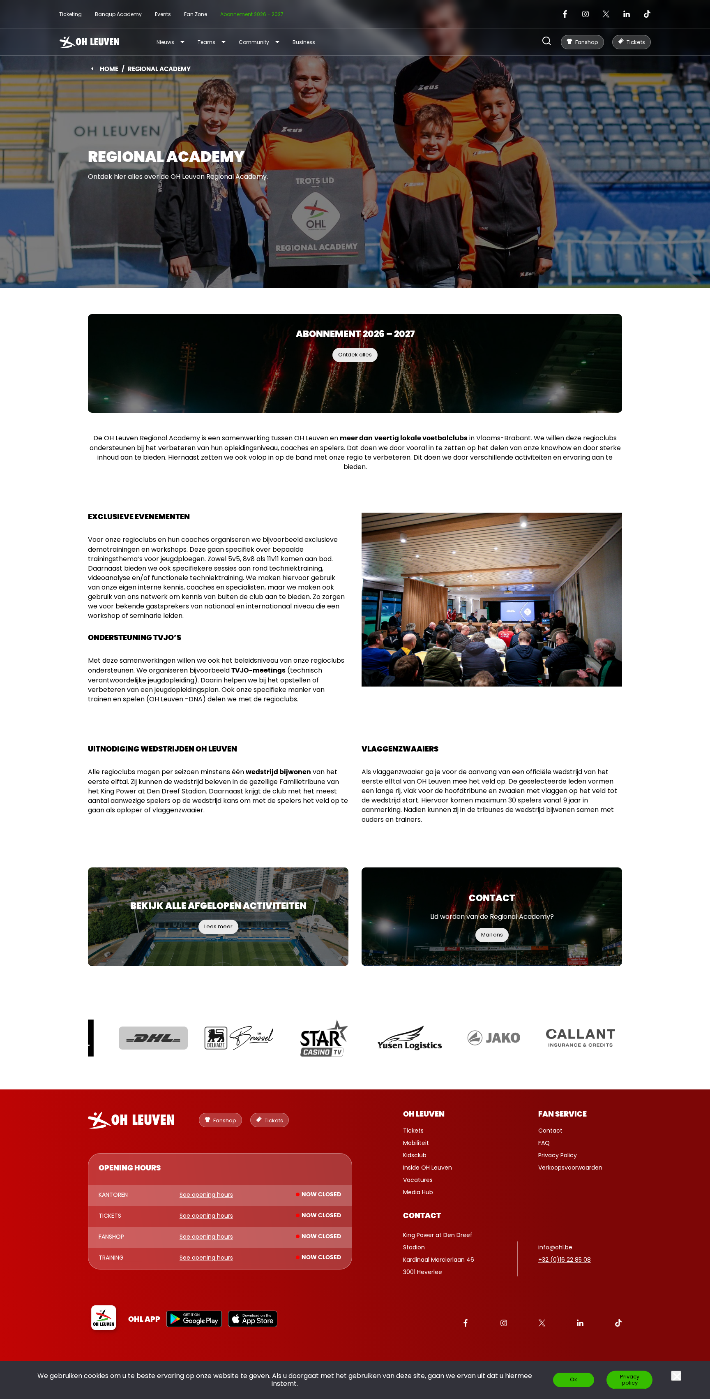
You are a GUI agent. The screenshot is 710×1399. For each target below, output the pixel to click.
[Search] (546, 41)
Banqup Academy (118, 14)
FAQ (544, 1143)
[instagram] (585, 14)
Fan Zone (195, 14)
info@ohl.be (555, 1247)
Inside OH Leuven (427, 1167)
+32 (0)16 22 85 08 (564, 1260)
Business (304, 42)
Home (109, 69)
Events (163, 14)
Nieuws (165, 42)
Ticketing (70, 14)
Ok (573, 1379)
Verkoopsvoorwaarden (570, 1167)
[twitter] (606, 14)
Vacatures (418, 1180)
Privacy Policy (557, 1155)
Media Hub (418, 1192)
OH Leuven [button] (424, 1114)
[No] (676, 1376)
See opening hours (206, 1195)
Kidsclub (414, 1155)
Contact (550, 1130)
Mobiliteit (416, 1143)
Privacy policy (629, 1380)
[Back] (92, 68)
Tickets (413, 1130)
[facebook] (565, 14)
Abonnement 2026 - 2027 (252, 14)
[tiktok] (647, 14)
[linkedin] (626, 14)
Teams (206, 42)
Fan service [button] (562, 1114)
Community (254, 42)
